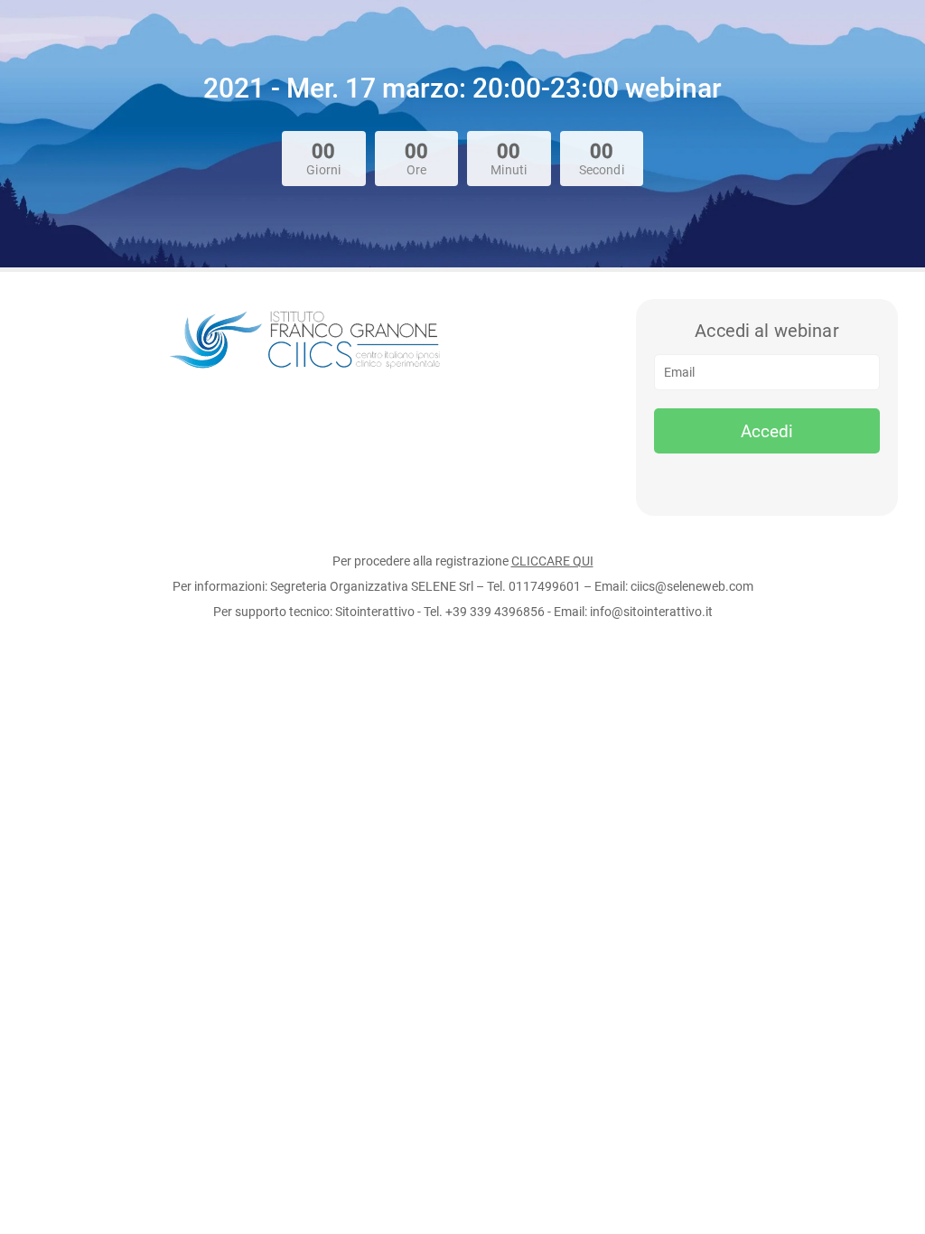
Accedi (767, 431)
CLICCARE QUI (552, 561)
